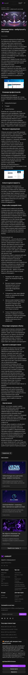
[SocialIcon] (2, 618)
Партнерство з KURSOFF (18, 596)
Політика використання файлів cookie (20, 588)
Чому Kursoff (18, 572)
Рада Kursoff (18, 579)
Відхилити (14, 672)
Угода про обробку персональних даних (20, 585)
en (4, 565)
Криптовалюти (5, 585)
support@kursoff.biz (6, 562)
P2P (2, 581)
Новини (3, 595)
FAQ (16, 577)
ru (7, 565)
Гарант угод (18, 601)
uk (2, 565)
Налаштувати (14, 669)
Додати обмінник (19, 599)
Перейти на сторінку (13, 548)
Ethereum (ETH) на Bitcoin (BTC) (9, 637)
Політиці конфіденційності (8, 652)
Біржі (2, 574)
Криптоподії (4, 597)
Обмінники (3, 572)
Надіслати (23, 614)
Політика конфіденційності (19, 581)
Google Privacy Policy (20, 657)
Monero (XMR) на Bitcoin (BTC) (9, 634)
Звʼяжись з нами (19, 574)
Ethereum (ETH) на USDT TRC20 (9, 629)
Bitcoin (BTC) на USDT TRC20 (8, 626)
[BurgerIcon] (24, 3)
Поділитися (5, 453)
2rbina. (19, 52)
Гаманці (3, 579)
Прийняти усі (14, 666)
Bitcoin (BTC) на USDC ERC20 (8, 632)
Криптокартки (4, 583)
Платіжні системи (5, 577)
